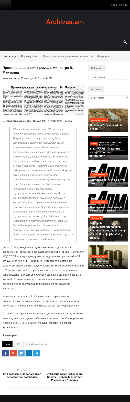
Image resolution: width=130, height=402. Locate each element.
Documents (96, 218)
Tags (7, 344)
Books (94, 143)
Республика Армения (36, 344)
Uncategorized (29, 56)
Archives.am (65, 22)
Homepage (9, 56)
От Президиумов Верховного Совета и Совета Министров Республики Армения (64, 377)
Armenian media (99, 120)
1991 (18, 344)
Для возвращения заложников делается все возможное (22, 375)
